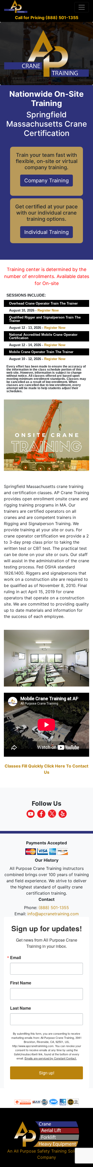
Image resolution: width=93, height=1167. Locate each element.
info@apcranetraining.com (53, 913)
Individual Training (46, 232)
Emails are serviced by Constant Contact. (51, 1058)
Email (15, 958)
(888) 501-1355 (53, 907)
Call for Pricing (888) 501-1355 (46, 17)
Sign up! (46, 1073)
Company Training (46, 180)
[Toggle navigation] (81, 7)
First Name (20, 983)
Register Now (48, 310)
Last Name (20, 1008)
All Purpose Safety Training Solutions (50, 1151)
